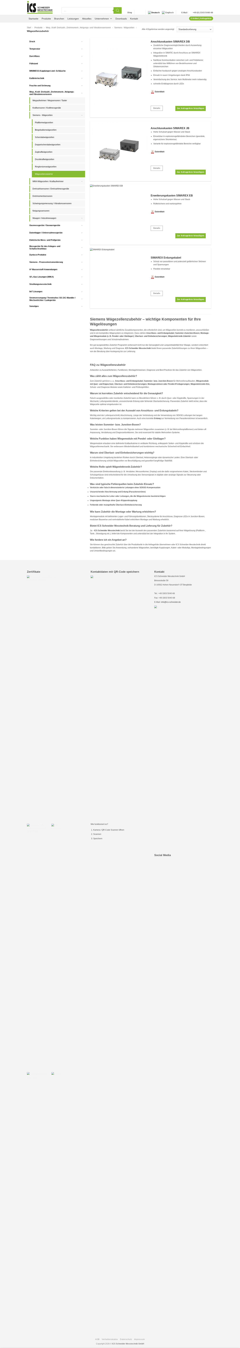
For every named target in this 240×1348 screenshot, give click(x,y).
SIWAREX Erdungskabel (166, 257)
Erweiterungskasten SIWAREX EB (172, 195)
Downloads (121, 18)
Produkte (46, 18)
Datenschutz (126, 1339)
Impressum (139, 1339)
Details (156, 108)
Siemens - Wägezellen (124, 27)
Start (29, 27)
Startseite (33, 18)
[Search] (117, 10)
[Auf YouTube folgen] (141, 12)
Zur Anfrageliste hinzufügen (190, 108)
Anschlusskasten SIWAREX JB (170, 128)
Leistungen (73, 18)
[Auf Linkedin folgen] (137, 12)
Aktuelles (86, 18)
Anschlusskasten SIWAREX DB (170, 41)
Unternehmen (102, 18)
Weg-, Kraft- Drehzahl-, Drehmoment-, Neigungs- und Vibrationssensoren (78, 27)
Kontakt (134, 18)
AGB (97, 1339)
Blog (130, 12)
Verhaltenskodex (110, 1339)
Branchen (59, 18)
